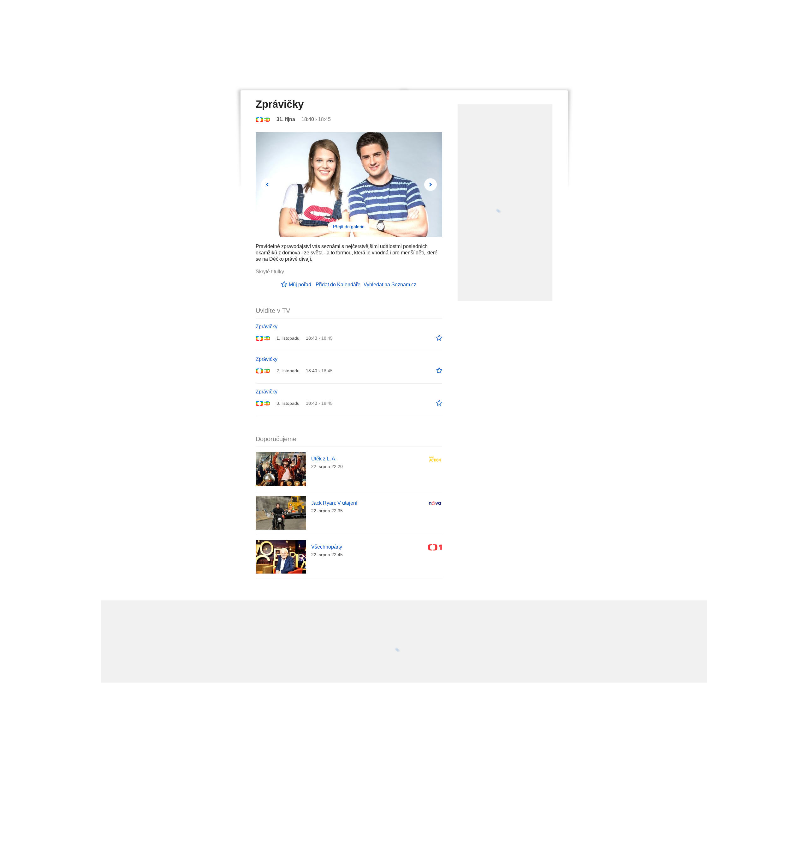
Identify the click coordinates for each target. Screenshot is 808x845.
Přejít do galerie (349, 226)
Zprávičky (266, 326)
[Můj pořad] (439, 338)
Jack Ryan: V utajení (334, 503)
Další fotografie (430, 184)
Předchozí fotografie (267, 184)
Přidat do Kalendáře (338, 284)
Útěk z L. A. (323, 458)
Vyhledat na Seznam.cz (390, 284)
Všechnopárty (326, 547)
